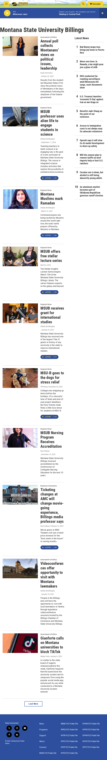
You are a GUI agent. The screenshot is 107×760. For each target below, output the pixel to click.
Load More (33, 704)
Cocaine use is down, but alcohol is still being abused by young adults (91, 175)
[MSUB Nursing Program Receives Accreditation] (20, 438)
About (41, 741)
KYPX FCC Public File (91, 741)
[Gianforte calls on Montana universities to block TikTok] (20, 643)
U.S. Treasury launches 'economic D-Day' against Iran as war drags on (91, 99)
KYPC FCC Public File (69, 741)
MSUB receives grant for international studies (52, 315)
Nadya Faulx (44, 656)
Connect (42, 747)
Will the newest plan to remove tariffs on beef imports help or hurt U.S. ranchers (91, 159)
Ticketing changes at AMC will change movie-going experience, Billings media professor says (52, 505)
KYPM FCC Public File (91, 724)
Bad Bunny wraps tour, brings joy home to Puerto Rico (92, 50)
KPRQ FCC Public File (69, 730)
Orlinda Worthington (47, 139)
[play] (7, 13)
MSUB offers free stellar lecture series (51, 256)
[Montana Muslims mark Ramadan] (20, 199)
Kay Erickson (45, 451)
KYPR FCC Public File (91, 730)
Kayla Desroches (46, 73)
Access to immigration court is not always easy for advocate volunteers (91, 128)
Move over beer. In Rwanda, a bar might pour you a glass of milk (91, 64)
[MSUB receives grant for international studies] (20, 313)
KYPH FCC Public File (69, 753)
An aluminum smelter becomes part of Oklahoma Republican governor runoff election (91, 191)
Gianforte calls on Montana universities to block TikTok (52, 645)
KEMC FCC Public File (47, 753)
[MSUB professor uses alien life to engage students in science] (20, 116)
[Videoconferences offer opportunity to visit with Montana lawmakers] (20, 568)
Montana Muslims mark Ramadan (51, 199)
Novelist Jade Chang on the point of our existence (91, 114)
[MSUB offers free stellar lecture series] (20, 256)
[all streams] (103, 13)
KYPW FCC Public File (91, 735)
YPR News (44, 387)
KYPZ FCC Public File (91, 747)
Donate (96, 4)
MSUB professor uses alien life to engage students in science (52, 123)
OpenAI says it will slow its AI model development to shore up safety (92, 143)
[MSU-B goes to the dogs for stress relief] (20, 378)
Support (42, 735)
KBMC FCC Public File (69, 724)
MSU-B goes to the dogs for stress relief (52, 377)
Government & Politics (48, 37)
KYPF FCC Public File (69, 747)
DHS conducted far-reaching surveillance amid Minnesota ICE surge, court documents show (91, 82)
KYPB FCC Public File (69, 735)
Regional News (46, 108)
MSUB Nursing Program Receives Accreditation (51, 439)
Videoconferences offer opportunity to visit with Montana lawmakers (51, 574)
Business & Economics (48, 486)
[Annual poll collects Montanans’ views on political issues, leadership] (20, 46)
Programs (43, 730)
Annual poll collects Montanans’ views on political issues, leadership (49, 55)
